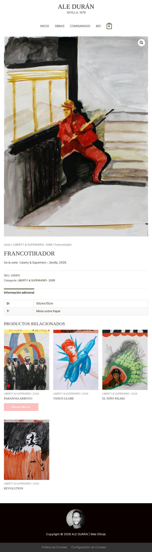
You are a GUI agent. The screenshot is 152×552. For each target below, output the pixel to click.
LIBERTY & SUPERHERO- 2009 (32, 244)
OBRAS (59, 26)
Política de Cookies (54, 547)
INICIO (44, 26)
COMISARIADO (80, 26)
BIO (98, 26)
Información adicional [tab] (19, 292)
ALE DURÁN (76, 6)
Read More (21, 407)
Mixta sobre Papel (48, 311)
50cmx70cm (44, 303)
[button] (141, 42)
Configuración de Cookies (88, 547)
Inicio (7, 244)
